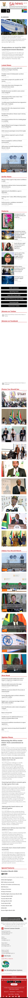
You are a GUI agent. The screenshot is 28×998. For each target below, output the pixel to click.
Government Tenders (14, 306)
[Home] (4, 4)
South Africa (5, 958)
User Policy (11, 994)
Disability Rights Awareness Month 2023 (11, 894)
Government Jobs (14, 302)
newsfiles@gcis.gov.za (7, 932)
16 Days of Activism (6, 889)
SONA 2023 (4, 908)
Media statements (14, 288)
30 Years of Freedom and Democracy (10, 884)
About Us (6, 991)
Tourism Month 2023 (6, 898)
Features (11, 958)
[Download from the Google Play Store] (10, 982)
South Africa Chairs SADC (14, 295)
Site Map (17, 994)
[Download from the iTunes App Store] (18, 982)
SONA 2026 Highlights (6, 880)
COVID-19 (14, 984)
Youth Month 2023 (6, 903)
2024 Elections (4, 887)
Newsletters (12, 991)
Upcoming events (14, 291)
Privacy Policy (20, 991)
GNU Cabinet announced (7, 882)
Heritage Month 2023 (6, 901)
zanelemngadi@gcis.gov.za (8, 953)
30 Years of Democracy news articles (14, 298)
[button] (14, 399)
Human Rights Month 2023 (8, 910)
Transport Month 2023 (7, 896)
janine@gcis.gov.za (6, 946)
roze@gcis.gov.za (6, 940)
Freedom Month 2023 (6, 905)
